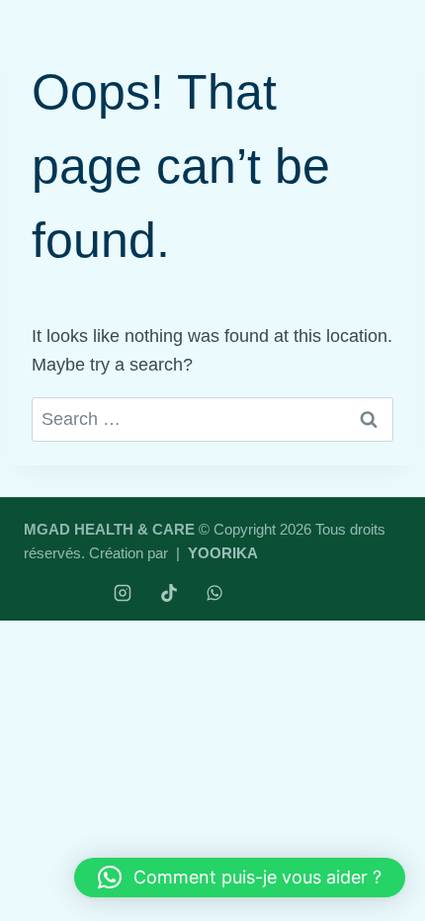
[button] (239, 877)
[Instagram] (122, 593)
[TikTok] (169, 593)
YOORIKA (223, 552)
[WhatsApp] (214, 593)
